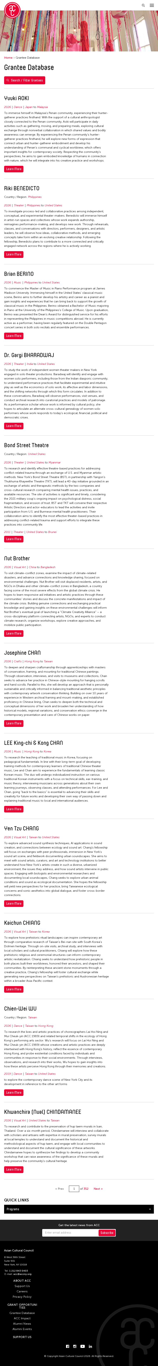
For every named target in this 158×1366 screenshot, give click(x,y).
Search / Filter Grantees (27, 80)
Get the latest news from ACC (79, 1225)
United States (53, 205)
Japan (29, 107)
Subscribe (107, 1233)
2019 (7, 1074)
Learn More (13, 169)
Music (17, 282)
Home (8, 57)
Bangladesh (48, 567)
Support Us (22, 1286)
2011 (7, 532)
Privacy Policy (22, 1297)
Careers (22, 1291)
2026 (7, 107)
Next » (98, 1189)
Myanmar (55, 462)
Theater (19, 205)
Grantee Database (22, 1313)
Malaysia (42, 107)
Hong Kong (32, 661)
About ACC (22, 1280)
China (32, 567)
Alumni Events (22, 1329)
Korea (47, 751)
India (30, 364)
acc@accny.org (22, 1274)
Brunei (52, 532)
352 (86, 1189)
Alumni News (22, 1323)
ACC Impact (22, 1318)
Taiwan (48, 661)
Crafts (18, 661)
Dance (18, 107)
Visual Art (20, 567)
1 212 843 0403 (18, 1270)
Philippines (35, 197)
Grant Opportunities (22, 1306)
